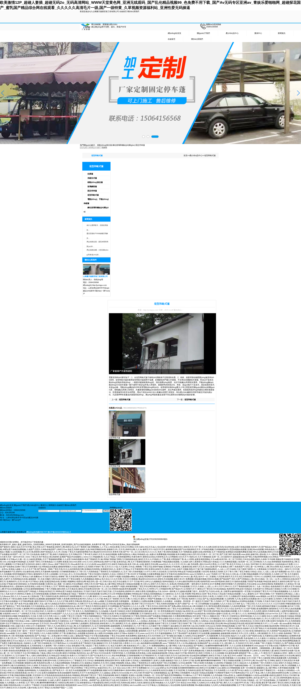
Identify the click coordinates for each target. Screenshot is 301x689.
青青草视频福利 (18, 574)
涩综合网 (219, 623)
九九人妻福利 (247, 594)
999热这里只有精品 (64, 591)
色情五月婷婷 (293, 599)
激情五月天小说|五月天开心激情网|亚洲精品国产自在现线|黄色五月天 (172, 549)
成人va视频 (99, 601)
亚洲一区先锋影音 (248, 668)
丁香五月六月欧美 (74, 616)
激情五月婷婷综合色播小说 (285, 651)
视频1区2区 (215, 616)
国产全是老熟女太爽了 (224, 567)
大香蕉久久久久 (129, 643)
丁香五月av (181, 631)
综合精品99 (194, 656)
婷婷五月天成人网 (68, 626)
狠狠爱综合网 (30, 663)
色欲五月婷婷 (73, 549)
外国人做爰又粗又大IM (19, 626)
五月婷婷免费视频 (33, 660)
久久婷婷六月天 (221, 596)
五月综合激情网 (141, 628)
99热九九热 (68, 636)
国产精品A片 (177, 589)
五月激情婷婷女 (64, 678)
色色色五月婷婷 (216, 572)
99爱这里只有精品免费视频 (14, 549)
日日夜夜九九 (278, 643)
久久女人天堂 (93, 619)
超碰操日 (110, 549)
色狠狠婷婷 (278, 584)
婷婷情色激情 (285, 678)
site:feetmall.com (209, 680)
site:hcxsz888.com (137, 685)
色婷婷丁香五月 (161, 623)
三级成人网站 (45, 653)
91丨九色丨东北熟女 (261, 586)
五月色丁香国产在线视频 (18, 648)
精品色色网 (274, 626)
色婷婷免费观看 (187, 685)
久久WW (83, 619)
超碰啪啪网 (115, 626)
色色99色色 (97, 685)
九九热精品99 (42, 670)
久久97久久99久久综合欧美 (154, 572)
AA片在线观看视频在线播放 (18, 668)
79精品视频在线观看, (171, 562)
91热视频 (208, 663)
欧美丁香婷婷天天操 (87, 643)
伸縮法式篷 (92, 178)
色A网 (197, 660)
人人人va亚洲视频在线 (96, 648)
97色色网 (176, 567)
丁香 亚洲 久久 (77, 611)
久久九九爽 (87, 596)
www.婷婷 (245, 554)
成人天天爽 (241, 574)
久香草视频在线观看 (286, 668)
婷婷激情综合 (260, 631)
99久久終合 (87, 599)
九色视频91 (84, 623)
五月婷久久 (193, 641)
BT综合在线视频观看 (13, 589)
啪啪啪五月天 (102, 643)
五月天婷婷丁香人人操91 (25, 656)
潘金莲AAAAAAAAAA (102, 552)
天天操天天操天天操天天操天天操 (97, 591)
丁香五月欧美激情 (22, 606)
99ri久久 (228, 586)
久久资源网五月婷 (267, 577)
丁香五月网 (175, 638)
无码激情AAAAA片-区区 (159, 680)
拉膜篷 (90, 174)
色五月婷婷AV (122, 680)
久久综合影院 (72, 643)
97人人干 (269, 623)
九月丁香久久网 (32, 683)
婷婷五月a (69, 547)
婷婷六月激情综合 (60, 554)
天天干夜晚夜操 (185, 552)
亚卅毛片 (238, 609)
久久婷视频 (9, 683)
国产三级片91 (208, 658)
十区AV (256, 577)
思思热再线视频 (166, 628)
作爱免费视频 (110, 651)
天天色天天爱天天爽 (260, 621)
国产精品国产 (225, 579)
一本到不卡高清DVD (36, 631)
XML (41, 532)
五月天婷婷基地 (37, 606)
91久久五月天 (212, 678)
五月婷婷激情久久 (128, 626)
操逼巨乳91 (102, 668)
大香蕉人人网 (254, 633)
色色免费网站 (131, 636)
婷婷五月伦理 (110, 683)
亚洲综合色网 (204, 641)
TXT (45, 532)
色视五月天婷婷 (262, 665)
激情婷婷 (142, 631)
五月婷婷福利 (192, 631)
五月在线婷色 (118, 591)
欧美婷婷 (90, 633)
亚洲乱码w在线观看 (255, 549)
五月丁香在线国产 (180, 633)
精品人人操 (293, 594)
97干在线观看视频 (94, 670)
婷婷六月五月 (98, 554)
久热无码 (205, 572)
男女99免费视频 (118, 656)
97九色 (112, 680)
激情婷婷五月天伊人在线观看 (45, 574)
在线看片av (178, 577)
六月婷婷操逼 (92, 572)
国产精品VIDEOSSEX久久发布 (83, 628)
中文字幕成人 (46, 586)
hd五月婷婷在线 (123, 683)
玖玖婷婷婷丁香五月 (259, 591)
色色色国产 (239, 567)
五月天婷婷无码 (287, 619)
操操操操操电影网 (159, 653)
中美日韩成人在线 (21, 621)
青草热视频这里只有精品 (171, 611)
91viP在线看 (172, 668)
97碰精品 (215, 619)
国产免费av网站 (174, 606)
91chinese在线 (122, 673)
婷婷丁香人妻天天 (100, 577)
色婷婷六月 (255, 547)
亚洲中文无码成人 (132, 660)
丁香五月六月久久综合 (224, 609)
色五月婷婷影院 (245, 577)
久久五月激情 (55, 638)
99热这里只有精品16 (60, 656)
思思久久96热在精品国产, (45, 549)
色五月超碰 (133, 609)
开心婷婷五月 (255, 651)
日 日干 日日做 (133, 581)
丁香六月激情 (265, 643)
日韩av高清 (228, 675)
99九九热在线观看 (292, 609)
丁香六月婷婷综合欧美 (49, 596)
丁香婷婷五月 (104, 572)
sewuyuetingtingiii (31, 623)
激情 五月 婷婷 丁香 (48, 628)
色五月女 (132, 678)
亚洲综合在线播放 (248, 599)
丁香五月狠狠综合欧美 (104, 614)
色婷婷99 (230, 589)
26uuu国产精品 (56, 623)
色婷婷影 (55, 572)
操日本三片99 (293, 606)
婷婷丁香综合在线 (230, 641)
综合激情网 (203, 631)
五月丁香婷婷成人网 (78, 621)
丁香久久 (205, 616)
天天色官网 (73, 577)
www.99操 (191, 683)
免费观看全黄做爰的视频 (196, 579)
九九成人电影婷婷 (17, 660)
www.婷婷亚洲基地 (265, 584)
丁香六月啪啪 (50, 589)
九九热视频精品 (87, 579)
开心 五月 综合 (114, 668)
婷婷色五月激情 (23, 594)
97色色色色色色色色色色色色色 (58, 675)
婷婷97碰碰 (157, 567)
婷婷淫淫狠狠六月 (228, 584)
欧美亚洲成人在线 (32, 586)
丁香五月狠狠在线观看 (231, 660)
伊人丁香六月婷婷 (21, 638)
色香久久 (73, 656)
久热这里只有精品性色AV (90, 586)
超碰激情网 (225, 633)
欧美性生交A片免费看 (211, 584)
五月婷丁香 (240, 626)
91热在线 (218, 628)
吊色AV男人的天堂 (82, 609)
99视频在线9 (166, 616)
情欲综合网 (133, 641)
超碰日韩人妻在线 (258, 554)
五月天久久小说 (111, 567)
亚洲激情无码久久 (108, 569)
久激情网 (25, 609)
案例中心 (258, 33)
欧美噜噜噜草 (247, 646)
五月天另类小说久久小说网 (54, 616)
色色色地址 (77, 591)
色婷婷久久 (28, 643)
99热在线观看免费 (278, 658)
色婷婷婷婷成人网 (289, 562)
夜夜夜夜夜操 (20, 673)
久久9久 (89, 562)
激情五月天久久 (144, 559)
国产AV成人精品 (241, 670)
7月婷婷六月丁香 (217, 574)
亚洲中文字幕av (123, 569)
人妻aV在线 (31, 688)
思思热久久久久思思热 (55, 609)
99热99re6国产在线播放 (150, 616)
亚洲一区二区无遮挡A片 (222, 557)
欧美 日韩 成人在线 (136, 564)
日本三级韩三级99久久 (246, 569)
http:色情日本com (189, 611)
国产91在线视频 (182, 586)
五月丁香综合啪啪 (261, 594)
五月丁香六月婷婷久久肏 (247, 685)
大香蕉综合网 (63, 683)
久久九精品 (143, 641)
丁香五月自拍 (240, 680)
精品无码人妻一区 (94, 581)
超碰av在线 (13, 619)
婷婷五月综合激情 (181, 628)
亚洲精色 (167, 567)
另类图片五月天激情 (16, 658)
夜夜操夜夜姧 (71, 685)
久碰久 (238, 631)
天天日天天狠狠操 (129, 579)
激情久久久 (97, 596)
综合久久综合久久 (176, 619)
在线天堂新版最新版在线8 (137, 611)
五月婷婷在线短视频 (256, 641)
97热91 (29, 574)
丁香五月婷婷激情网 (105, 675)
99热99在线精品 (196, 628)
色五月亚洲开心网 (118, 646)
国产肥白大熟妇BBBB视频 (256, 557)
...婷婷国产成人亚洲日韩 (98, 680)
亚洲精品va (234, 601)
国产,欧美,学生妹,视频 (24, 604)
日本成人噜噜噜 (135, 567)
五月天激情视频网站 (163, 633)
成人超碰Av (133, 623)
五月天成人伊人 (65, 574)
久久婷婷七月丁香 (279, 574)
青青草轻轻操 (246, 616)
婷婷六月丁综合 (13, 678)
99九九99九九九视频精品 (150, 581)
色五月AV (232, 656)
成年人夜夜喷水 (195, 562)
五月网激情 (173, 557)
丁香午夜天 (87, 554)
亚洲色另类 (113, 621)
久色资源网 (96, 609)
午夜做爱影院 (97, 683)
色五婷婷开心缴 (6, 665)
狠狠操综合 (282, 628)
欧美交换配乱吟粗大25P (186, 554)
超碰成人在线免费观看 (128, 631)
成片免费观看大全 (282, 572)
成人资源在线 (33, 596)
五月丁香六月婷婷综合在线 (148, 678)
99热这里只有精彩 (272, 589)
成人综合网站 (208, 609)
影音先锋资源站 (20, 584)
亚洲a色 (173, 584)
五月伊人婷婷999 (71, 623)
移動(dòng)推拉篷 (104, 145)
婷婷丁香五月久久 (202, 619)
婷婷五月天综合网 (190, 621)
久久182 (105, 586)
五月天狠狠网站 (215, 631)
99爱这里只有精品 (210, 562)
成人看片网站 (110, 584)
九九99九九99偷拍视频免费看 (223, 685)
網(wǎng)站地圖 (33, 532)
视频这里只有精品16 (284, 559)
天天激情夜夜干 (283, 680)
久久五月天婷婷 (163, 614)
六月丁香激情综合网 (278, 594)
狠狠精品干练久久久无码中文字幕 (180, 660)
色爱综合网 (81, 581)
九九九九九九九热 (70, 614)
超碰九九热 (84, 549)
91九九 (66, 569)
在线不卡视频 (182, 569)
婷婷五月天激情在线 (157, 641)
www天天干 (183, 557)
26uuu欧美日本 (77, 564)
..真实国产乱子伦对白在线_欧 (210, 591)
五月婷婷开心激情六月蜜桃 (92, 651)
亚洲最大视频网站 (67, 581)
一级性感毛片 (195, 584)
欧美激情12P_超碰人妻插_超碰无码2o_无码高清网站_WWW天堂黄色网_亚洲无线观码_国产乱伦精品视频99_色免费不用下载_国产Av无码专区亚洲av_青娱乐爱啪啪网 (70, 544)
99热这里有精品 (125, 619)
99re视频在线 (190, 643)
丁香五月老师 (198, 663)
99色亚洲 (267, 581)
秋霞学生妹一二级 (196, 648)
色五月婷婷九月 (286, 567)
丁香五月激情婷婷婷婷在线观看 (127, 665)
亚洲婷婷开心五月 (14, 581)
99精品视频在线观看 (23, 675)
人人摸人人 (209, 586)
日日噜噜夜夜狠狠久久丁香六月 (72, 572)
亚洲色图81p (151, 591)
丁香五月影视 (255, 683)
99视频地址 (283, 636)
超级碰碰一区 (34, 579)
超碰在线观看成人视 (125, 604)
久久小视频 (154, 628)
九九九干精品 (109, 557)
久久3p (139, 549)
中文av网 (214, 559)
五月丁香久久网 (230, 572)
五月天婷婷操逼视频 (39, 594)
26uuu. (51, 564)
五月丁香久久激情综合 (288, 614)
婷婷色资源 (209, 623)
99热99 (115, 589)
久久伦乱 (245, 564)
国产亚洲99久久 (265, 685)
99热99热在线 (14, 685)
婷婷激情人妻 (267, 651)
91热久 (180, 547)
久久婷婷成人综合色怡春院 (209, 621)
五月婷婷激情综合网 (31, 628)
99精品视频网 (252, 574)
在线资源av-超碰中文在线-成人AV (220, 614)
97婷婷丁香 (99, 567)
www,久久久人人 (76, 641)
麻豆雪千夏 (266, 683)
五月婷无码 (172, 572)
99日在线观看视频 (37, 609)
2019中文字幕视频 (138, 574)
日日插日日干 (83, 656)
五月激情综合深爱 (270, 636)
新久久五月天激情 (264, 599)
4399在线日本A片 (287, 626)
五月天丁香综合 (21, 577)
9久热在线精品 (219, 589)
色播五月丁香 (46, 554)
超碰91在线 (197, 552)
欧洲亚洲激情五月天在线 (10, 609)
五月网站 (271, 660)
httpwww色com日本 (198, 665)
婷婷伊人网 (60, 547)
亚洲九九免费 (159, 660)
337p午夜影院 (265, 574)
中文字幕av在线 (271, 646)
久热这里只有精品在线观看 (229, 594)
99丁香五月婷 (229, 631)
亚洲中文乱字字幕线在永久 (11, 623)
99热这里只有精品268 (100, 638)
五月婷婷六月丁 (189, 589)
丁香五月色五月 (100, 658)
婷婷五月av (62, 549)
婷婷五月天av (12, 641)
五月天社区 (44, 623)
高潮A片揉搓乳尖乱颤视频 (34, 599)
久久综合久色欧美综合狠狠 (257, 626)
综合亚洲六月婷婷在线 (166, 547)
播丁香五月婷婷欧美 (42, 643)
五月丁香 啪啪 (167, 636)
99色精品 (141, 554)
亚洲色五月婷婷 (156, 651)
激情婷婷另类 (124, 621)
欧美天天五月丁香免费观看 (83, 678)
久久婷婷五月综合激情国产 (194, 636)
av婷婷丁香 (241, 656)
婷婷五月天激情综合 (60, 621)
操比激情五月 (176, 626)
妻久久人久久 (241, 614)
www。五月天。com (255, 656)
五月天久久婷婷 (196, 586)
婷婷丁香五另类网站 (74, 668)
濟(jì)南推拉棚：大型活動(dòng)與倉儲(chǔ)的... (97, 250)
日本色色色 (35, 554)
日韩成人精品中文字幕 (177, 653)
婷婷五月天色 (214, 656)
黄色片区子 (268, 653)
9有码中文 (243, 641)
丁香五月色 (57, 569)
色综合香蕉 (114, 547)
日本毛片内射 (8, 577)
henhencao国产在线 (102, 631)
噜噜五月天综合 (64, 648)
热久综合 (105, 579)
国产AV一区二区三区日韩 (133, 552)
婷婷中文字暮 (110, 562)
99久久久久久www (19, 596)
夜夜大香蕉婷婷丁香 (175, 559)
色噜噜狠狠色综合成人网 (68, 606)
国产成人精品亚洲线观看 (213, 599)
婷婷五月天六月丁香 (192, 547)
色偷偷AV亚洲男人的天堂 (248, 678)
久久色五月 (135, 599)
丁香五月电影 (105, 619)
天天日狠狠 (292, 589)
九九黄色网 (229, 599)
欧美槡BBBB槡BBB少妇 (160, 609)
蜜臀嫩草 (204, 656)
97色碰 (9, 584)
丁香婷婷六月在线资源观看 (88, 594)
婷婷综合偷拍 (63, 628)
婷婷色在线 (98, 562)
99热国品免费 (183, 584)
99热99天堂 (193, 653)
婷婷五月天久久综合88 (16, 688)
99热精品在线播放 (49, 567)
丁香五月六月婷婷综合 (230, 616)
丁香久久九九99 (53, 626)
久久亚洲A (123, 567)
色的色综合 (81, 653)
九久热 (237, 599)
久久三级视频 (18, 670)
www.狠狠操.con (263, 596)
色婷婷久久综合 (108, 574)
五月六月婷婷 (243, 611)
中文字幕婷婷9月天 (148, 656)
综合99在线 (229, 547)
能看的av (38, 577)
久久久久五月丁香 (28, 569)
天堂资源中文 (258, 589)
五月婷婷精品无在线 (19, 579)
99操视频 (66, 638)
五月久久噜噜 (21, 633)
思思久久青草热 (80, 680)
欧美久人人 (135, 621)
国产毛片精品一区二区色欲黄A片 (48, 636)
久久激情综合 (168, 594)
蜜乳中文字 (289, 586)
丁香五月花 (147, 567)
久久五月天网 (115, 579)
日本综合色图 (248, 559)
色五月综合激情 (119, 581)
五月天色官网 (179, 670)
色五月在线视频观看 (77, 670)
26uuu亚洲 (209, 567)
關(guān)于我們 (203, 33)
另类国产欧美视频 (254, 581)
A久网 (283, 589)
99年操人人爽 (263, 567)
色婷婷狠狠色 (30, 670)
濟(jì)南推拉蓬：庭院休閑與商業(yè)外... (97, 242)
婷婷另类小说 (188, 626)
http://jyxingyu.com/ (150, 310)
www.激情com (223, 668)
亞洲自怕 (49, 584)
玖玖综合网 (56, 653)
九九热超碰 (103, 611)
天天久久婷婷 (277, 633)
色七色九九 (145, 584)
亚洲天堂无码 (217, 547)
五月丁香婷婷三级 (82, 547)
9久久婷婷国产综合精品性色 (193, 614)
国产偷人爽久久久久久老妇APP (229, 683)
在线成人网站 (130, 663)
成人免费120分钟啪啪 (104, 633)
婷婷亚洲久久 (105, 623)
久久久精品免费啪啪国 (60, 663)
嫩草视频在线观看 (146, 623)
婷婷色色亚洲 (75, 599)
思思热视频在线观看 (237, 549)
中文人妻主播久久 (227, 643)
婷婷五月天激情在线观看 (236, 581)
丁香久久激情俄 (263, 658)
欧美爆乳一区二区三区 (21, 611)
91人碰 (187, 564)
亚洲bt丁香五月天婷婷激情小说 (28, 567)
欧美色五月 (50, 591)
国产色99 (168, 651)
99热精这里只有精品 (140, 594)
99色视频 (171, 554)
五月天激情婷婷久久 (85, 626)
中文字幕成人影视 (35, 581)
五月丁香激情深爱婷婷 (140, 562)
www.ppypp (259, 646)
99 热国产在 (148, 673)
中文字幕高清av (58, 643)
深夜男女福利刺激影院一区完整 (237, 591)
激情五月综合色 (116, 638)
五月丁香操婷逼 (47, 547)
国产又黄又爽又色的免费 (230, 554)
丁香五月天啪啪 (271, 656)
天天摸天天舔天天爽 (225, 680)
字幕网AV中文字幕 (287, 646)
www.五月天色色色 (281, 685)
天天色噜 (258, 601)
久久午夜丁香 (223, 564)
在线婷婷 (6, 614)
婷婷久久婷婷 (260, 559)
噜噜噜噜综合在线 (217, 638)
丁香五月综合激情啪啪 (180, 609)
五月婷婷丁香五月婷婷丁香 (180, 623)
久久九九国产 (169, 683)
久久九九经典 (235, 646)
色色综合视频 (212, 579)
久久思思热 (209, 628)
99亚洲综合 (196, 594)
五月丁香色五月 (86, 606)
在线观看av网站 (128, 577)
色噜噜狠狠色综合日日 (285, 577)
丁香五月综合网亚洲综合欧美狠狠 (152, 586)
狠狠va (98, 579)
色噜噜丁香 (63, 577)
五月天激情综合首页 (147, 614)
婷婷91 (19, 572)
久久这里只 (242, 636)
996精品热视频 (228, 626)
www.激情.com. (109, 596)
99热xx (296, 663)
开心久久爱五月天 (272, 619)
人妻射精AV (19, 586)
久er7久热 (185, 665)
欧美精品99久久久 (95, 673)
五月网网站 (35, 668)
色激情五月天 (98, 663)
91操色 (233, 569)
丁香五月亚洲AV (94, 574)
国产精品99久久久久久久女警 (132, 606)
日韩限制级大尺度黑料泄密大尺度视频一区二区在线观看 (144, 648)
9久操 (25, 581)
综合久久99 (230, 574)
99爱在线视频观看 (241, 651)
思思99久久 (9, 656)
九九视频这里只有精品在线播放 (242, 596)
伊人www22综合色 (247, 619)
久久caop (267, 562)
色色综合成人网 (188, 606)
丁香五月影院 (33, 633)
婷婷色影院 (176, 614)
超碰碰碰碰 (215, 633)
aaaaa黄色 (286, 623)
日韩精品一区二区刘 (151, 675)
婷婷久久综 (74, 683)
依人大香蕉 (189, 559)
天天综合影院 (224, 636)
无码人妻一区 (250, 567)
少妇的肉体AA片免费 (283, 564)
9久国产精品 (98, 584)
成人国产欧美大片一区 (58, 670)
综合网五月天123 (107, 594)
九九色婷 (184, 562)
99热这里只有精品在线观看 (189, 572)
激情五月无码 (281, 660)
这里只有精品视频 (242, 547)
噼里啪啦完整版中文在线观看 (274, 606)
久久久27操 (98, 599)
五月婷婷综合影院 (193, 670)
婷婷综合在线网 (85, 577)
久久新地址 (288, 584)
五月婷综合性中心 (64, 660)
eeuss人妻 (188, 577)
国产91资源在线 (47, 641)
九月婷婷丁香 (138, 619)
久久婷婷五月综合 (230, 648)
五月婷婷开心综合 (274, 569)
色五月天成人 (150, 547)
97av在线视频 (195, 658)
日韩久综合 (107, 581)
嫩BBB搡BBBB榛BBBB (211, 660)
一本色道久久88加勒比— (286, 670)
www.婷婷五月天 (104, 564)
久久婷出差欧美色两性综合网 (187, 581)
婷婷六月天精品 (285, 663)
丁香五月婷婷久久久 (101, 646)
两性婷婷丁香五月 (88, 675)
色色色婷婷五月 (277, 586)
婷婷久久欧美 (136, 683)
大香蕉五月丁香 (122, 574)
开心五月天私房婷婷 (31, 552)
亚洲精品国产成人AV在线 (208, 643)
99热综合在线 (99, 604)
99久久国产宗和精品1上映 (243, 579)
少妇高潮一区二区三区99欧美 (249, 562)
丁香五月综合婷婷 (138, 596)
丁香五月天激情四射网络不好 (80, 552)
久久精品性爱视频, (34, 559)
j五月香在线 (111, 604)
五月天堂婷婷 (175, 680)
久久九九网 (206, 547)
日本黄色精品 (46, 562)
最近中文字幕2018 (168, 574)
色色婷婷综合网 (43, 663)
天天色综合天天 (45, 665)
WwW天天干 (178, 651)
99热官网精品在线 (98, 549)
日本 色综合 (181, 683)
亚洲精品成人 (164, 685)
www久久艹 (16, 614)
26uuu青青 (274, 567)
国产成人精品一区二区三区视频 (114, 609)
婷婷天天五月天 (231, 577)
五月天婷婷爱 (219, 670)
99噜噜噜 (95, 547)
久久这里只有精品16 (27, 619)
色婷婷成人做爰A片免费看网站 (51, 651)
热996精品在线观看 (256, 614)
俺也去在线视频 (72, 586)
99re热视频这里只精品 (66, 594)
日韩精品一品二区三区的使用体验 (261, 680)
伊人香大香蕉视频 (16, 636)
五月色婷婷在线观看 (36, 584)
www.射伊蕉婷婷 (218, 581)
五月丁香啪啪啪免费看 (52, 559)
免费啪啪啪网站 (158, 646)
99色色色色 (269, 549)
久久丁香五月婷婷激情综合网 (169, 621)
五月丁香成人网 (256, 673)
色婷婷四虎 (205, 581)
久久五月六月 (177, 564)
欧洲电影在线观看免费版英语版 (239, 552)
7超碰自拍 (224, 665)
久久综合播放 (239, 658)
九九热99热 (218, 663)
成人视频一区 (59, 584)
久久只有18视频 (169, 599)
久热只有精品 (213, 665)
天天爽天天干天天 (85, 604)
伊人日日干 (219, 586)
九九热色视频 (16, 552)
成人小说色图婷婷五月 (227, 678)
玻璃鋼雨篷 (92, 187)
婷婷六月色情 (204, 653)
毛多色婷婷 (248, 638)
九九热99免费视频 (237, 606)
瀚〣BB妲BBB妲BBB (111, 559)
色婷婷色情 (59, 685)
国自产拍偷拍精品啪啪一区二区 (242, 665)
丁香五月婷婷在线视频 (164, 604)
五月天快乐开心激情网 (39, 638)
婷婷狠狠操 (276, 562)
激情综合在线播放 (72, 651)
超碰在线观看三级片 (188, 591)
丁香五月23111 (152, 606)
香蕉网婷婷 (149, 577)
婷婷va (163, 668)
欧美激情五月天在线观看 (199, 633)
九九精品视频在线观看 (83, 631)
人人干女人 (104, 547)
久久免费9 (57, 562)
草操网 (188, 594)
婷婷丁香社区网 (204, 611)
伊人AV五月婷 (136, 673)
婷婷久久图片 (41, 564)
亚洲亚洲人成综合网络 (57, 658)
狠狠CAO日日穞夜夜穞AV (114, 670)
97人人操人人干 (143, 646)
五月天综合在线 (50, 648)
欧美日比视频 (166, 670)
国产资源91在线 (255, 636)
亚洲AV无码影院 (277, 621)
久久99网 (149, 619)
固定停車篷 (140, 145)
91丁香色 (135, 616)
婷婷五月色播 (290, 683)
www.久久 (88, 557)
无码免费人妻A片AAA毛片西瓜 (203, 564)
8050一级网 (287, 653)
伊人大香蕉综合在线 (285, 579)
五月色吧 (69, 631)
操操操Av (278, 653)
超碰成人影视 (109, 673)
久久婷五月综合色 (273, 641)
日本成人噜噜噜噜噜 (95, 660)
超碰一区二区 (154, 611)
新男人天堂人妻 (40, 604)
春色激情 (75, 646)
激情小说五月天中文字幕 (21, 547)
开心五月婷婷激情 (292, 621)
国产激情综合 (8, 606)
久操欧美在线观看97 (213, 651)
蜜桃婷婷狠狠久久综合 (67, 567)
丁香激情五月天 (79, 660)
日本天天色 (293, 628)
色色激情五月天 (15, 628)
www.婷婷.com (79, 562)
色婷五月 (193, 557)
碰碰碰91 (260, 668)
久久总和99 (254, 670)
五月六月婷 (251, 658)
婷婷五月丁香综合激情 (70, 579)
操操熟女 (88, 663)
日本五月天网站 (127, 547)
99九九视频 (254, 643)
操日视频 (178, 636)
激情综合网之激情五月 (112, 685)
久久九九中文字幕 (60, 601)
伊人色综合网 (216, 641)
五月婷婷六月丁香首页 (69, 619)
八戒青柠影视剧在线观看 (40, 621)
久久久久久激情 (259, 616)
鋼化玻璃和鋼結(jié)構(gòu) (123, 145)
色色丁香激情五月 (92, 559)
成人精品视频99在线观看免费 (149, 643)
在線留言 (123, 11)
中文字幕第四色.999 (139, 569)
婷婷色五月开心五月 (239, 633)
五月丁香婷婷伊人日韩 (138, 680)
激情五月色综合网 (91, 641)
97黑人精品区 (86, 646)
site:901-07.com (34, 673)
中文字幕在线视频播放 (278, 591)
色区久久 (165, 584)
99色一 (108, 628)
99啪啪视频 (235, 668)
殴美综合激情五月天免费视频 (106, 606)
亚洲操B (52, 594)
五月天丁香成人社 (44, 688)
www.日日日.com (85, 685)
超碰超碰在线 (238, 557)
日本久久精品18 (239, 663)
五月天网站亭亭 (75, 554)
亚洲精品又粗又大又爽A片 (32, 678)
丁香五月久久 (142, 589)
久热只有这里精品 (185, 646)
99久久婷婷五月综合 (230, 621)
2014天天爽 (124, 599)
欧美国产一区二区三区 (19, 554)
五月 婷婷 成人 (238, 604)
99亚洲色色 (144, 609)
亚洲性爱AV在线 (49, 660)
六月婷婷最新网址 (123, 557)
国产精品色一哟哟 (44, 569)
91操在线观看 (6, 611)
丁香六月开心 (198, 623)
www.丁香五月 (32, 557)
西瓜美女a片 (88, 601)
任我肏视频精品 (160, 673)
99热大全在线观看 (131, 638)
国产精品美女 (207, 670)
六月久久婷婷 (45, 633)
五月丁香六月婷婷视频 (132, 572)
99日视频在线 (33, 653)
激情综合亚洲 (148, 683)
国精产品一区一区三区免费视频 (195, 604)
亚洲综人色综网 (135, 675)
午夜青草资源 (117, 653)
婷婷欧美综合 (183, 574)
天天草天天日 (187, 638)
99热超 (33, 591)
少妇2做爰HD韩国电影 (16, 562)
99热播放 (159, 683)
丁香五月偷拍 (243, 572)
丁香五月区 (250, 604)
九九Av (297, 567)
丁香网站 (101, 628)
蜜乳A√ (144, 599)
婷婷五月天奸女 (86, 658)
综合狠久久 (41, 619)
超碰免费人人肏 (61, 641)
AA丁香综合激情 (161, 619)
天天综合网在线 (80, 574)
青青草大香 (117, 552)
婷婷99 (128, 591)
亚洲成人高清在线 (148, 621)
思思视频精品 (155, 594)
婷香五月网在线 (75, 601)
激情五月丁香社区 (204, 589)
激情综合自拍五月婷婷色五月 (155, 557)
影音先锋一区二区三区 (101, 589)
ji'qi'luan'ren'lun (271, 614)
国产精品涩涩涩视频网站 (171, 675)
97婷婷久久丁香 (159, 559)
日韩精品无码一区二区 (62, 665)
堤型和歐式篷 (210, 155)
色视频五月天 (201, 606)
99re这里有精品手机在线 (234, 623)
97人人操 (171, 586)
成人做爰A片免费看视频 (156, 554)
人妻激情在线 (186, 567)
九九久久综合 (225, 604)
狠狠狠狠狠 (265, 648)
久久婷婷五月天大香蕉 (206, 683)
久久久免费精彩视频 (227, 562)
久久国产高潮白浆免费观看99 (255, 609)
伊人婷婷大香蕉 (138, 591)
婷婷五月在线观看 (165, 579)
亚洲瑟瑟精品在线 (51, 581)
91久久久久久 (151, 552)
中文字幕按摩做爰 (26, 601)
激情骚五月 (266, 633)
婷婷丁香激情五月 (267, 670)
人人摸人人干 (256, 653)
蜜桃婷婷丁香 (244, 653)
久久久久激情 (259, 638)
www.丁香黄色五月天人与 (173, 643)
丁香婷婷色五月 (143, 663)
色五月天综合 (235, 564)
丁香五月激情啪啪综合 (92, 616)
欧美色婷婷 (272, 628)
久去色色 (12, 631)
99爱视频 (229, 658)
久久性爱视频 (129, 653)
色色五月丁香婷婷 (111, 599)
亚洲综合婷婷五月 (156, 569)
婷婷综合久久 (142, 670)
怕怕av (115, 619)
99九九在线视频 (259, 552)
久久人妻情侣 (272, 554)
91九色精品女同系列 (56, 604)
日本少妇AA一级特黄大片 (168, 591)
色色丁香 (161, 552)
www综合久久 (165, 564)
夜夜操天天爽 (139, 658)
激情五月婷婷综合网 (270, 611)
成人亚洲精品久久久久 (105, 678)
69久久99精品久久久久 (178, 648)
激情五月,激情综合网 (280, 581)
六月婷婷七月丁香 (221, 601)
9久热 (246, 683)
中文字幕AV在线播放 (9, 601)
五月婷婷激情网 (132, 656)
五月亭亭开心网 (248, 660)
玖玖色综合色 (122, 651)
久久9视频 (116, 628)
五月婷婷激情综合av (213, 648)
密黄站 (126, 685)
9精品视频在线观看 (229, 611)
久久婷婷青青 (154, 670)
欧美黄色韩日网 (76, 569)
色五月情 (36, 547)
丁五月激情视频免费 (234, 638)
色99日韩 (163, 606)
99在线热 (183, 641)
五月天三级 (179, 594)
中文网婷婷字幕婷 (221, 673)
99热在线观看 (122, 678)
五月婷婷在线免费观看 (55, 631)
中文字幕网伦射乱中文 (239, 673)
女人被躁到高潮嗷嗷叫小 (244, 675)
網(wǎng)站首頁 (174, 33)
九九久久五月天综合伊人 (36, 658)
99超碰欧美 (98, 557)
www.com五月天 (147, 633)
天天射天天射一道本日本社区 (12, 557)
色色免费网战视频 (289, 641)
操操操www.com (198, 678)
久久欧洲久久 (50, 611)
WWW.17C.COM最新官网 (160, 589)
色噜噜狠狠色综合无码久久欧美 (200, 596)
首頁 (185, 155)
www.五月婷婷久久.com (200, 574)
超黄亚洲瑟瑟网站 (202, 559)
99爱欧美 (238, 628)
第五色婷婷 (54, 557)
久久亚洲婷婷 (252, 663)
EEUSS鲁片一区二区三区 (208, 554)
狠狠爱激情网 (75, 596)
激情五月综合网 (151, 564)
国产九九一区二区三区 (269, 678)
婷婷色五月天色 (28, 614)
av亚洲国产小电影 (117, 586)
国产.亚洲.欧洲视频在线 (194, 651)
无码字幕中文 (256, 564)
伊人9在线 (62, 552)
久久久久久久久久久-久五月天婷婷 (270, 604)
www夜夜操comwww (181, 678)
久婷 (31, 577)
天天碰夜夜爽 (212, 636)
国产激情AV (5, 547)
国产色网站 (289, 643)
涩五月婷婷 (199, 626)
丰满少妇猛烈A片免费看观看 (127, 614)
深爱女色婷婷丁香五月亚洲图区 (164, 663)
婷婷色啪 (207, 552)
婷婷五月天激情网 (42, 572)
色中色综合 (43, 557)
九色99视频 (292, 658)
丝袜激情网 (167, 577)
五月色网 (271, 559)
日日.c (293, 572)
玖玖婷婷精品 (19, 665)
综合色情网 (175, 685)
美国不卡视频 (115, 577)
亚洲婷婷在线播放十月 (80, 638)
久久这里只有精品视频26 (73, 559)
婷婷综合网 (130, 549)
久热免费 (65, 599)
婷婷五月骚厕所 (121, 675)
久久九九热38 (90, 564)
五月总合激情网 (79, 648)
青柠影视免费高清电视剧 (218, 606)
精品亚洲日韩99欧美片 (254, 623)
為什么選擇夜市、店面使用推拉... (97, 226)
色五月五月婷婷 (113, 648)
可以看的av (187, 675)
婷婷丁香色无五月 (62, 564)
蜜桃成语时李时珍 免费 (114, 660)
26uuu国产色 (260, 660)
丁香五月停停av (90, 668)
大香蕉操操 (261, 569)
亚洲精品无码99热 (92, 569)
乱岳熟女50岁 (38, 611)
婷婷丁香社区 (277, 683)
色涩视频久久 (151, 658)
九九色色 (139, 577)
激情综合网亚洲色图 (80, 665)
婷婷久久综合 (170, 569)
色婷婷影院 (29, 636)
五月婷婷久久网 (280, 599)
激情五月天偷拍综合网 (191, 680)
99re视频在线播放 (202, 685)
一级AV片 (287, 569)
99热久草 (88, 584)
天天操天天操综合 (49, 577)
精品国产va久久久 (201, 638)
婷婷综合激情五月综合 (278, 675)
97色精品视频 (207, 549)
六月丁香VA (228, 628)
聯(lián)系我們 (133, 11)
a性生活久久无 (51, 606)
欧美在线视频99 (64, 673)
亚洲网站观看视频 (86, 614)
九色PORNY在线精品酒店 (21, 680)
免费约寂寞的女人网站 (127, 554)
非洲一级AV (22, 631)
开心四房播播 (290, 665)
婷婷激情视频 (131, 586)
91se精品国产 (56, 614)
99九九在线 (228, 651)
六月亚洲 (220, 577)
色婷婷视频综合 (91, 611)
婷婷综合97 (64, 596)
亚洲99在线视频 (246, 601)
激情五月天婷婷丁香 (204, 601)
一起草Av (4, 569)
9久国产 (178, 604)
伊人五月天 (120, 549)
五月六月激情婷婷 (37, 626)
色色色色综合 (245, 621)
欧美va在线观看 (261, 675)
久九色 (224, 656)
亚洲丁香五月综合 (209, 594)
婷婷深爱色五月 (43, 656)
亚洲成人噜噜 (53, 619)
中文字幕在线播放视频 (99, 636)
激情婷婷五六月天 (276, 609)
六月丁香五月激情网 (201, 675)
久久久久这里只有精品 (229, 619)
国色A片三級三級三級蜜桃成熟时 (203, 569)
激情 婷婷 (61, 589)
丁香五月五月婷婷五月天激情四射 (116, 616)
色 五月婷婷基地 (34, 646)
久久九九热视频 (217, 653)
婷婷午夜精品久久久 (48, 552)
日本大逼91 (139, 547)
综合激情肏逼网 (231, 653)
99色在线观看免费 (120, 641)
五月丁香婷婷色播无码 (242, 586)
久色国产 (30, 549)
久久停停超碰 (216, 675)
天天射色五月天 (242, 643)
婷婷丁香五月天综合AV (144, 604)
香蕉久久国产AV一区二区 (157, 596)
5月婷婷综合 (71, 604)
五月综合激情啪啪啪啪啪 (33, 589)
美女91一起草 (245, 648)
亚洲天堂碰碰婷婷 (49, 673)
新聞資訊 (281, 33)
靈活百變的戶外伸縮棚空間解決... (97, 234)
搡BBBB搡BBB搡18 (48, 683)
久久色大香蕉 (248, 631)
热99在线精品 (168, 581)
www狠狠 (11, 633)
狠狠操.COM (163, 658)
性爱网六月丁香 (58, 633)
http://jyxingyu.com (99, 285)
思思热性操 (94, 623)
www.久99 (125, 668)
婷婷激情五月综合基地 (246, 584)
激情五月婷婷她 (68, 653)
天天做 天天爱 (36, 616)
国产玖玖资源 (143, 651)
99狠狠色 (76, 675)
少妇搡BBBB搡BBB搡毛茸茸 (216, 646)
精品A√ (234, 636)
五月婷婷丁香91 (33, 562)
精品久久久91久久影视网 (29, 641)
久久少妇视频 (196, 609)
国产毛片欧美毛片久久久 (100, 656)
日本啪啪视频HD (221, 549)
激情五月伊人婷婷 (147, 638)
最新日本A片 (179, 579)
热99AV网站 (131, 670)
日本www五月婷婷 (213, 626)
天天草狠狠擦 (18, 663)
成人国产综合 (92, 653)
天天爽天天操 (172, 641)
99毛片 (115, 631)
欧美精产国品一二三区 (62, 688)
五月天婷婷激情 (39, 680)
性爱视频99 (124, 601)
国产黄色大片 (261, 628)
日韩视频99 (185, 673)
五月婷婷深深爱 (111, 601)
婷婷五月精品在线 (119, 564)
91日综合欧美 (105, 653)
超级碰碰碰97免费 (53, 599)
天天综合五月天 (50, 678)
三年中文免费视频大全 (140, 668)
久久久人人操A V (126, 658)
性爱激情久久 (117, 572)
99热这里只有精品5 (243, 589)
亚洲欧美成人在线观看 (75, 633)
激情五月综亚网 (84, 589)
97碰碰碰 (228, 663)
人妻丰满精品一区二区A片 (282, 648)
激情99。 (255, 648)
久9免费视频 (155, 562)
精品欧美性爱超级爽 (127, 589)
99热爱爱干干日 (63, 611)
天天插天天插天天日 (165, 656)
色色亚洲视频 (111, 554)
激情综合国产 (23, 591)
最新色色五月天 (144, 636)
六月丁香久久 (142, 626)
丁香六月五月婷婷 (253, 606)
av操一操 (277, 623)
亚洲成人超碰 (14, 569)
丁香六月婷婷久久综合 (61, 646)
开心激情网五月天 (119, 623)
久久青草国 (19, 683)
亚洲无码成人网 (123, 562)
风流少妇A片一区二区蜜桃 (205, 577)
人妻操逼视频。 (123, 596)
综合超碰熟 (214, 604)
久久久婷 (292, 591)
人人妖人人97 (223, 569)
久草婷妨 (40, 591)
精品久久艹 (189, 619)
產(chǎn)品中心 (232, 33)
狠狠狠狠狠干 (146, 660)
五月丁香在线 (182, 599)
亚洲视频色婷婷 (36, 648)
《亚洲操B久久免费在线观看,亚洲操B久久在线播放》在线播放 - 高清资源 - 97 (162, 601)
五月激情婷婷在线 (129, 559)
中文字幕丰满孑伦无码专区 (23, 564)
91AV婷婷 (156, 636)
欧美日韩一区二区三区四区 (230, 559)
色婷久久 (260, 619)
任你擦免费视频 (153, 574)
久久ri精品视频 (128, 628)
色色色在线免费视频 (16, 651)
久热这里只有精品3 (117, 611)
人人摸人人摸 (268, 572)
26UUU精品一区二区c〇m (266, 579)
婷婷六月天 (155, 584)
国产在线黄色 (8, 567)
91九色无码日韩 (182, 656)
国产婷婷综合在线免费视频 (152, 665)
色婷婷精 (287, 633)
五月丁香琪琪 (59, 586)
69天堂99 (197, 616)
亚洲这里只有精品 (286, 616)
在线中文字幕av (120, 633)
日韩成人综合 (255, 572)
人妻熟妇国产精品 (81, 636)
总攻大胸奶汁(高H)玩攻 (50, 579)
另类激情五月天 (77, 663)
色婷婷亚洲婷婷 (58, 668)
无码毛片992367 (163, 638)
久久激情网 (46, 646)
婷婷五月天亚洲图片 (207, 668)
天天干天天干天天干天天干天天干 (161, 631)
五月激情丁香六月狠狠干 (159, 626)
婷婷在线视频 (172, 552)
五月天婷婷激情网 (101, 626)
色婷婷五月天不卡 (79, 673)
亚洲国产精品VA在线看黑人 (71, 557)
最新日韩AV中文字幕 (43, 601)
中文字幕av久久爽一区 (16, 559)
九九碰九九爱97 (54, 680)
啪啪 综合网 (219, 658)
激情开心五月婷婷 (85, 567)
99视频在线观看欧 (123, 594)
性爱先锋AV (137, 557)
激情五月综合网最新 (74, 584)
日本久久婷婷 (32, 665)
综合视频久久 (166, 678)
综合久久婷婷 (272, 616)
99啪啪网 (120, 663)
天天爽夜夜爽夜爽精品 (182, 616)
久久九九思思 (255, 611)
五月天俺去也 (71, 589)
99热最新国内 (23, 616)
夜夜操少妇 (67, 562)
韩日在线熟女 (268, 564)
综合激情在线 (28, 572)
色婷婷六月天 (248, 628)
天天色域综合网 (42, 614)
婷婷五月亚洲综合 (172, 665)
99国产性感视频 (154, 599)
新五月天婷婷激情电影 (280, 596)
